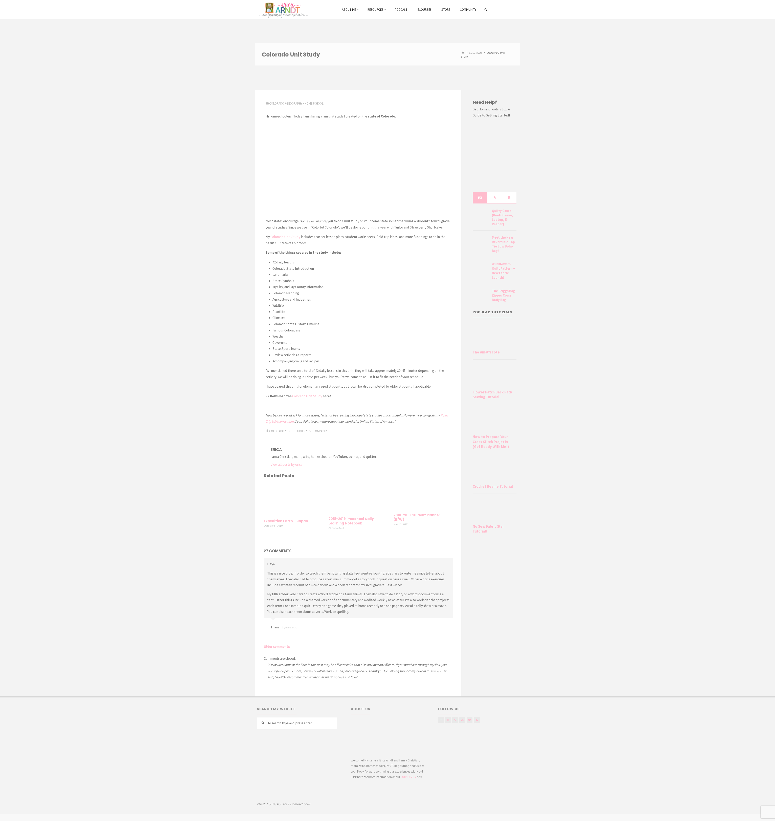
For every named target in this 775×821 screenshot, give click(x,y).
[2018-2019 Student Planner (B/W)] (423, 496)
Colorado (475, 52)
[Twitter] (469, 720)
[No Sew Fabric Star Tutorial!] (494, 509)
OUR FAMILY (408, 777)
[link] (486, 9)
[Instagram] (448, 720)
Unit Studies (295, 431)
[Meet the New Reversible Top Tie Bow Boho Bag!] (481, 242)
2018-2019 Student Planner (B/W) (417, 517)
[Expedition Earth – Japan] (293, 499)
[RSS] (477, 720)
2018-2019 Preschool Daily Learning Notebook (351, 521)
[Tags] (509, 197)
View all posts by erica (286, 464)
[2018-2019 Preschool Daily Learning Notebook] (358, 498)
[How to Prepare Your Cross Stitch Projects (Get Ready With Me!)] (494, 420)
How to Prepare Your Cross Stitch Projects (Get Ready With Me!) (491, 441)
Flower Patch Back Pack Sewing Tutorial (492, 394)
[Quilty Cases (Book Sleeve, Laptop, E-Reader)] (481, 216)
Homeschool (314, 103)
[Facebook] (441, 720)
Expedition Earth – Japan (286, 521)
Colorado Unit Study (285, 237)
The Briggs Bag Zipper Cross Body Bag (503, 295)
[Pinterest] (455, 720)
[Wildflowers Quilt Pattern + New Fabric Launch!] (481, 269)
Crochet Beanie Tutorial (493, 486)
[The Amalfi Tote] (494, 335)
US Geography (317, 431)
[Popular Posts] (494, 197)
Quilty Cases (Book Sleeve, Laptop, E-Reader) (502, 217)
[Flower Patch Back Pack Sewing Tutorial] (494, 375)
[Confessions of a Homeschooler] (283, 9)
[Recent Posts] (480, 197)
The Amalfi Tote (486, 352)
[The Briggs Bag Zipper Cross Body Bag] (481, 296)
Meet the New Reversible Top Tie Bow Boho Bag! (503, 244)
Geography (294, 103)
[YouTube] (462, 720)
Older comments (277, 646)
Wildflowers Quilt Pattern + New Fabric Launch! (503, 271)
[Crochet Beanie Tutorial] (494, 469)
